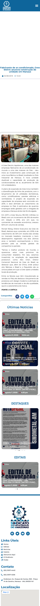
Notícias (14, 343)
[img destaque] (20, 324)
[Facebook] (12, 533)
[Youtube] (23, 533)
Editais (7, 314)
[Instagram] (28, 533)
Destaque (8, 343)
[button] (36, 5)
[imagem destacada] (20, 428)
